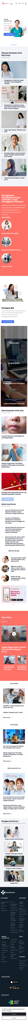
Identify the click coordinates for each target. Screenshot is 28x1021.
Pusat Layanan (22, 961)
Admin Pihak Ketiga (13, 955)
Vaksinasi (21, 916)
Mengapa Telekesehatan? (5, 945)
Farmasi (12, 952)
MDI (3, 959)
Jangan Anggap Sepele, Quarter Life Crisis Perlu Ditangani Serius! (13, 649)
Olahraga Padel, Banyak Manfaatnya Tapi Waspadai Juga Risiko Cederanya (13, 493)
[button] (14, 26)
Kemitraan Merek (6, 266)
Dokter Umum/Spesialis (22, 908)
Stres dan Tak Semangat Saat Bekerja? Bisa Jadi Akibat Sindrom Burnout (13, 747)
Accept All (14, 1014)
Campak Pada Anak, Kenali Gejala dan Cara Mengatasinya (12, 437)
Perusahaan (3, 906)
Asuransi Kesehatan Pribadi (21, 926)
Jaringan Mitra (4, 910)
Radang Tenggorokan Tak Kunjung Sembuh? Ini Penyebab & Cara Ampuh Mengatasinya (12, 465)
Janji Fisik (21, 922)
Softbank (4, 957)
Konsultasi (21, 906)
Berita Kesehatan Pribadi (21, 947)
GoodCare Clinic (14, 930)
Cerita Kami (4, 948)
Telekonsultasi (14, 343)
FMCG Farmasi (13, 958)
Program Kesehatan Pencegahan (14, 383)
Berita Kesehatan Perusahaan (22, 942)
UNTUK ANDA (14, 725)
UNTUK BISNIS (14, 683)
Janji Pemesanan (23, 914)
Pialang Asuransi (14, 950)
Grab (3, 955)
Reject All (14, 1018)
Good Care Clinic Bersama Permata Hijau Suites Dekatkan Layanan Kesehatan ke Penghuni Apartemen (14, 798)
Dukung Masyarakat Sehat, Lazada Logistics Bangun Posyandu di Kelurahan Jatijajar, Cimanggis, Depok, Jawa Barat (14, 807)
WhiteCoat (4, 961)
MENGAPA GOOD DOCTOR (5, 937)
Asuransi (3, 908)
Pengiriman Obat (14, 363)
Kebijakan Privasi (23, 965)
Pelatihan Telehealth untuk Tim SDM (13, 712)
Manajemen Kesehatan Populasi (11, 250)
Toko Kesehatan (23, 912)
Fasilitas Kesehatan (12, 947)
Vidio (2, 644)
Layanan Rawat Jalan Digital (10, 233)
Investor (4, 952)
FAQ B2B (12, 928)
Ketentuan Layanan (21, 968)
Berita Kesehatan (21, 930)
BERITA (21, 936)
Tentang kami (5, 950)
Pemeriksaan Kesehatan (22, 919)
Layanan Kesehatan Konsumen (14, 403)
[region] (14, 26)
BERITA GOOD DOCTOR (14, 768)
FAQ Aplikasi (22, 963)
